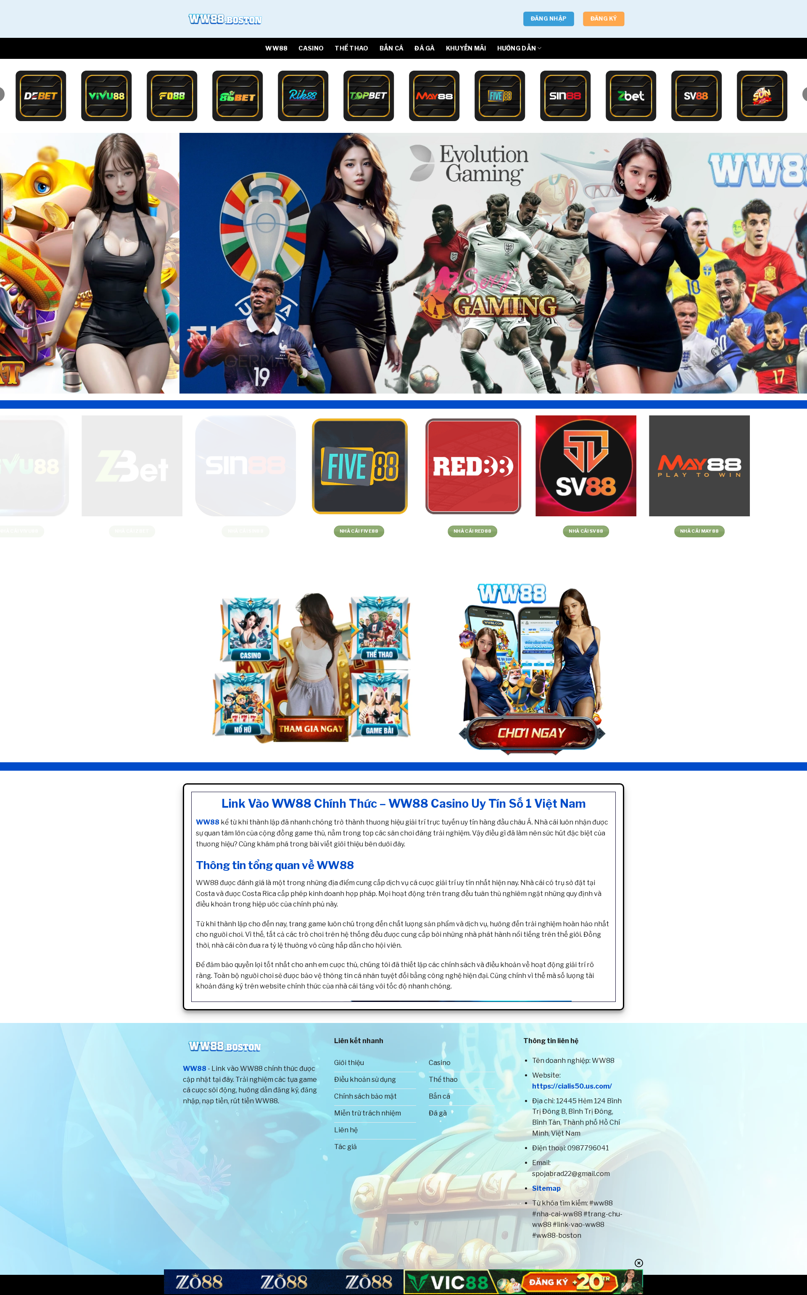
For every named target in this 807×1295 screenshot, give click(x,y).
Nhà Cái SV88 (107, 531)
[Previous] (26, 263)
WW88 (276, 48)
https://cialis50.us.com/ (572, 1086)
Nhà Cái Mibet (561, 531)
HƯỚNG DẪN (516, 48)
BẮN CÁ (392, 48)
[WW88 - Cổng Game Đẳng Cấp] (225, 18)
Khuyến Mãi (466, 48)
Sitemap (546, 1188)
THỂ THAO (351, 48)
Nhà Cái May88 (221, 531)
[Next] (780, 263)
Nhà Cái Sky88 (448, 531)
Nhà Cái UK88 (334, 531)
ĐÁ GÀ (424, 48)
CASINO (311, 48)
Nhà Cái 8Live (675, 531)
